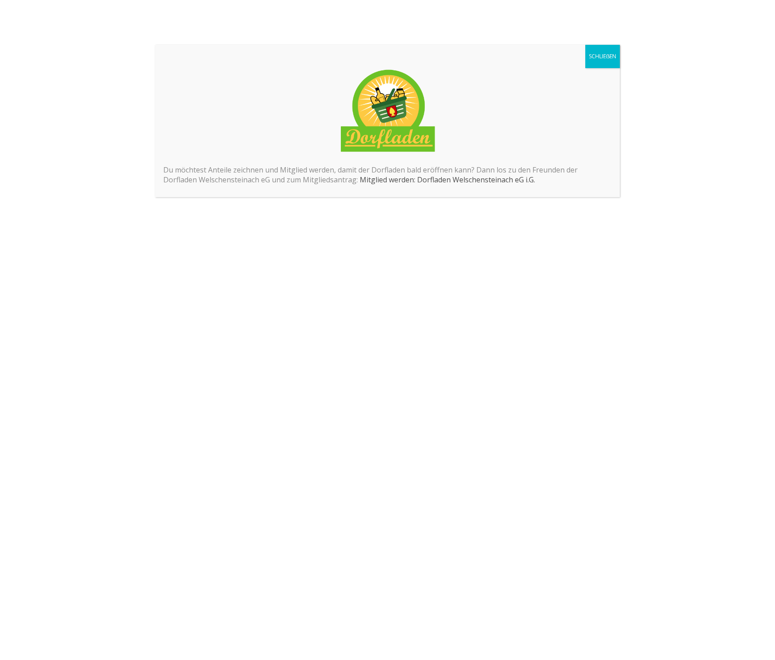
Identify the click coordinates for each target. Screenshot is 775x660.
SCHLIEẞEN (602, 56)
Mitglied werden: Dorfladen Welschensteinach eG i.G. (447, 180)
